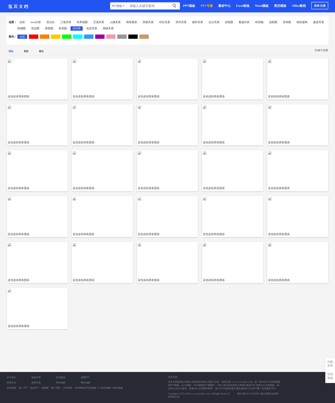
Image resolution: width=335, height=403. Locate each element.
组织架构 (302, 22)
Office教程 (299, 5)
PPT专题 (207, 5)
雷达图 (35, 28)
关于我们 (11, 377)
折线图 (229, 22)
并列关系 (181, 22)
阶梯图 (21, 28)
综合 (11, 51)
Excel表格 (243, 5)
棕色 (144, 36)
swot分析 (35, 22)
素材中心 (224, 5)
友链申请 (36, 382)
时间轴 (259, 22)
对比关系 (164, 22)
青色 (77, 36)
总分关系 (214, 22)
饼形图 (49, 28)
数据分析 (244, 22)
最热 (41, 51)
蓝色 (89, 36)
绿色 (66, 36)
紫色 (100, 36)
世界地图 (82, 22)
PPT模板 (189, 5)
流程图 (273, 22)
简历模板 (280, 5)
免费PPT (85, 377)
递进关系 (318, 22)
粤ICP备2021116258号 (248, 393)
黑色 (133, 36)
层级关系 (108, 28)
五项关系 (98, 22)
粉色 (111, 36)
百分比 (51, 22)
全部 (22, 22)
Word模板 (262, 5)
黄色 (55, 36)
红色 (33, 36)
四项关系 (148, 22)
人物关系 (115, 22)
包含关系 (91, 28)
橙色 (44, 36)
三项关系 (65, 22)
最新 (26, 51)
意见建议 (60, 377)
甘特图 (287, 22)
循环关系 (197, 22)
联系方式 (11, 382)
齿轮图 (77, 28)
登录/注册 (320, 5)
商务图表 (131, 22)
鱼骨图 (63, 28)
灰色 (122, 36)
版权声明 (36, 377)
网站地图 (60, 382)
